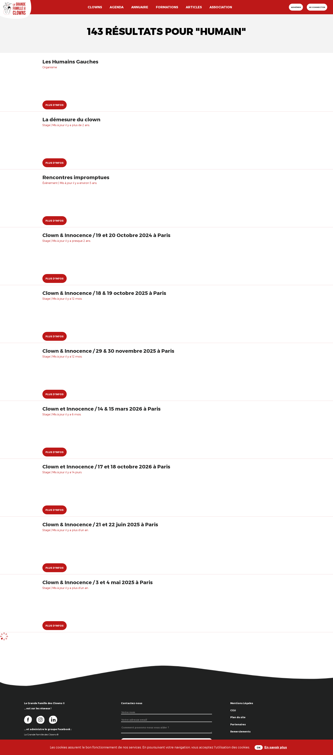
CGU (233, 710)
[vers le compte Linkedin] (55, 719)
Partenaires (238, 724)
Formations (167, 7)
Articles (194, 7)
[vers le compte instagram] (42, 719)
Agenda (117, 7)
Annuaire (139, 7)
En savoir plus (275, 747)
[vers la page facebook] (30, 719)
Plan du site (238, 717)
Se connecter (317, 7)
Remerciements (240, 731)
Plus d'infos (54, 105)
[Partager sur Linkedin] (325, 736)
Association (220, 7)
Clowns (95, 7)
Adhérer (296, 7)
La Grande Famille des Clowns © (41, 734)
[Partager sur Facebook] (325, 723)
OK (259, 747)
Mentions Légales (241, 703)
